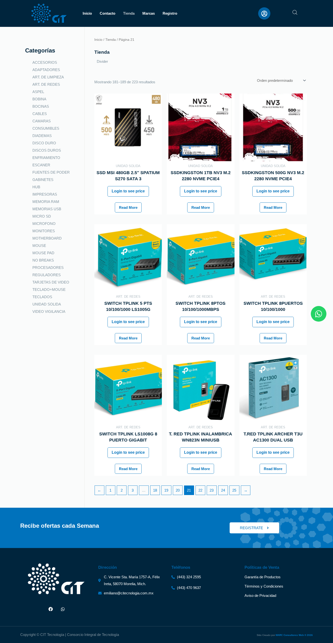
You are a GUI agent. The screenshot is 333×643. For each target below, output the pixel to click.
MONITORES (43, 231)
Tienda (129, 13)
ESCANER (41, 165)
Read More (128, 207)
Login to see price (128, 191)
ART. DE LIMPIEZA (48, 77)
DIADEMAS (42, 136)
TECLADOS (42, 297)
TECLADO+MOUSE (49, 289)
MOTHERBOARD (47, 238)
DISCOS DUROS (46, 150)
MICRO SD (41, 216)
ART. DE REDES (46, 84)
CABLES (39, 114)
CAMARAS (41, 121)
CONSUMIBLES (45, 128)
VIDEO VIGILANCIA (48, 311)
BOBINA (39, 99)
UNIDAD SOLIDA (46, 304)
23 (212, 490)
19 (166, 490)
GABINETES (42, 180)
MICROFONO (44, 223)
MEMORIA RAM (45, 202)
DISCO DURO (44, 143)
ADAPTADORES (46, 70)
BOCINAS (40, 106)
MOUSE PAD (43, 253)
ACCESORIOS (44, 62)
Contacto (107, 13)
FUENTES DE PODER (51, 172)
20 (178, 490)
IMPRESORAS (44, 194)
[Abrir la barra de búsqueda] (295, 12)
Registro (170, 13)
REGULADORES (46, 275)
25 (234, 490)
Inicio (87, 13)
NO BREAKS (43, 260)
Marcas (148, 13)
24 (223, 490)
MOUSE (39, 245)
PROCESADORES (48, 267)
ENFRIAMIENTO (46, 158)
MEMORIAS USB (46, 209)
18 (155, 490)
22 (200, 490)
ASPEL (38, 92)
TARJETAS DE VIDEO (50, 282)
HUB (36, 187)
